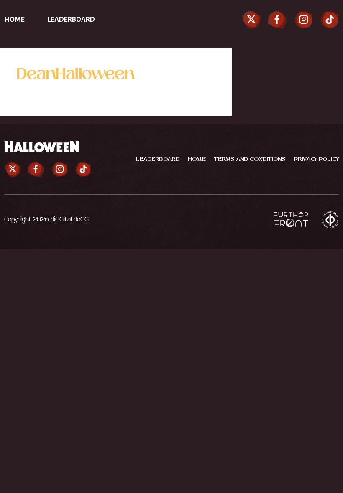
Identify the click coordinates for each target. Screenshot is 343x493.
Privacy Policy (316, 159)
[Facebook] (277, 19)
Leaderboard (71, 19)
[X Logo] (251, 19)
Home (14, 19)
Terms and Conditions (250, 159)
